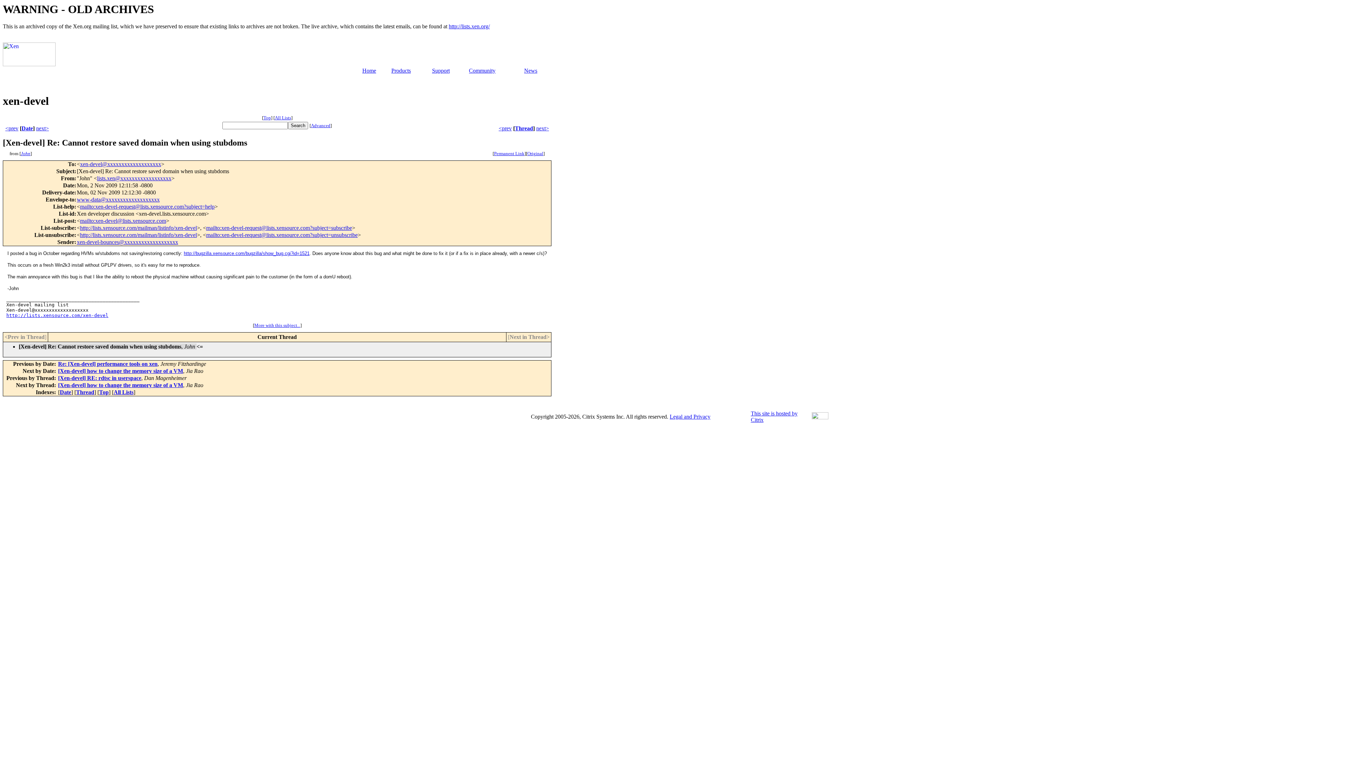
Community (482, 71)
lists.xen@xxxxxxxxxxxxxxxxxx (134, 178)
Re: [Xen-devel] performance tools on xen (108, 364)
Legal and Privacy (690, 417)
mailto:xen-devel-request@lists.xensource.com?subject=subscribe (279, 228)
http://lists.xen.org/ (469, 26)
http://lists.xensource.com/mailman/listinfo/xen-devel (138, 228)
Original (535, 153)
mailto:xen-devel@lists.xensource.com (123, 221)
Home (369, 71)
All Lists (283, 117)
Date (27, 128)
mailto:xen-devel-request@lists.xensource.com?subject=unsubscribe (282, 235)
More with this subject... (277, 325)
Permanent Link (509, 153)
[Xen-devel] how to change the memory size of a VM (120, 371)
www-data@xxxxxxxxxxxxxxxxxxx (118, 200)
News (530, 71)
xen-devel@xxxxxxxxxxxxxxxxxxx (120, 164)
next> (42, 128)
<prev (11, 128)
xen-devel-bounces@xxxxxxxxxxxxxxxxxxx (127, 242)
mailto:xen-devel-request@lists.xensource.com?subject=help (147, 207)
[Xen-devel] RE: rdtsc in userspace (99, 378)
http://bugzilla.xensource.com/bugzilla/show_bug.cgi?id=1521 (247, 253)
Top (267, 117)
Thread (524, 128)
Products (401, 71)
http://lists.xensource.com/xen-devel (57, 315)
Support (441, 71)
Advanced (320, 125)
